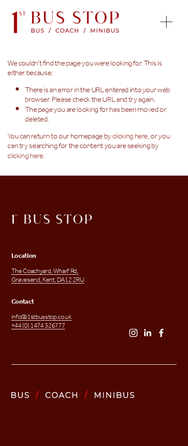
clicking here (130, 136)
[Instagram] (133, 332)
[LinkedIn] (147, 332)
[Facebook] (161, 332)
